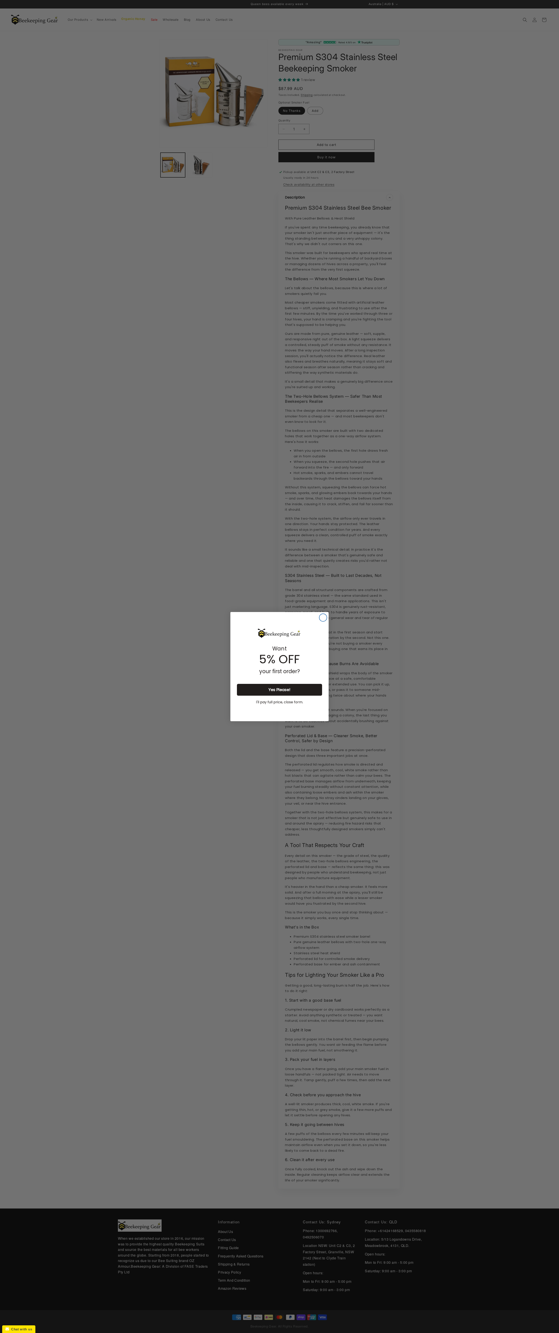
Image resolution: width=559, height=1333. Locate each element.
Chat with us (20, 1329)
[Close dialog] (323, 617)
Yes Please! (279, 689)
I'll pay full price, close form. (279, 702)
